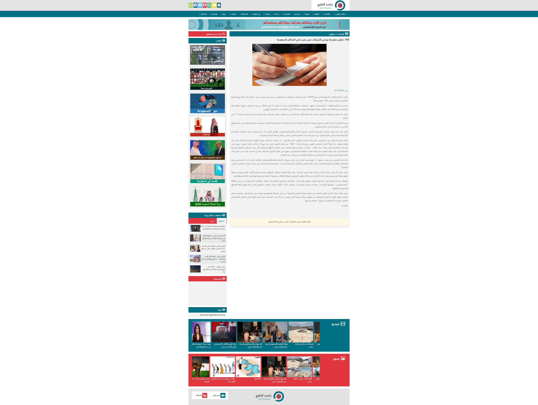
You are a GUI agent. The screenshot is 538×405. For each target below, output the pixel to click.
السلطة (245, 14)
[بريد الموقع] (214, 5)
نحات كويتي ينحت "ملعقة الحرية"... (206, 380)
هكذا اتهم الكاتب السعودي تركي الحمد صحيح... (231, 345)
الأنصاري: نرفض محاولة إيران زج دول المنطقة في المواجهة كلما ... (213, 238)
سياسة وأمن (340, 14)
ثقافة (317, 14)
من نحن (216, 395)
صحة (277, 14)
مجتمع (297, 14)
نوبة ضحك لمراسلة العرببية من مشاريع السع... (206, 345)
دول (224, 14)
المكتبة (204, 14)
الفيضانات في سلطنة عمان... (310, 380)
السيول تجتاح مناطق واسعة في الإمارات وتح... (256, 345)
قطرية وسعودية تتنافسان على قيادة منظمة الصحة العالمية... (213, 227)
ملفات (233, 14)
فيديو (335, 324)
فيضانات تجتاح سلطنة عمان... (310, 345)
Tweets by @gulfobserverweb (212, 314)
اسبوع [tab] (221, 221)
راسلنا (199, 395)
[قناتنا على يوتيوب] (205, 5)
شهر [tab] (212, 221)
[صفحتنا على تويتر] (200, 5)
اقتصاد (287, 14)
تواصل (214, 14)
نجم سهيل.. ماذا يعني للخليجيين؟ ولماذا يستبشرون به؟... (214, 269)
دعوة (307, 14)
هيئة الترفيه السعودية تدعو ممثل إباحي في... (283, 345)
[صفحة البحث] (209, 5)
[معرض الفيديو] (190, 5)
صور (336, 358)
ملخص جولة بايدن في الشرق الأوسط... (231, 380)
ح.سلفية (256, 14)
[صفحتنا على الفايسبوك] (195, 5)
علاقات (327, 14)
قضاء (267, 14)
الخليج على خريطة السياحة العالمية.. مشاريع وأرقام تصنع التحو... (213, 259)
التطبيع (265, 378)
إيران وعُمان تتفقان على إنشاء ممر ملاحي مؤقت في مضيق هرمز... (213, 249)
